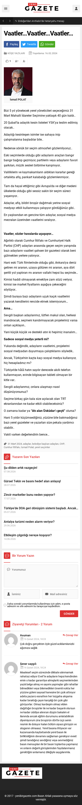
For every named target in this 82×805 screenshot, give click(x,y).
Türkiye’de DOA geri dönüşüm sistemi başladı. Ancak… (41, 508)
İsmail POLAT (18, 99)
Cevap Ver (72, 635)
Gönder (49, 44)
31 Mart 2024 (15, 443)
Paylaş (14, 44)
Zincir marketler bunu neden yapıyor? (29, 495)
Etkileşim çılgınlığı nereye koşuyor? (28, 535)
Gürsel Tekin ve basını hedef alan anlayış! (32, 481)
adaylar (27, 443)
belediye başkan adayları (45, 443)
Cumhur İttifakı (12, 447)
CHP (62, 443)
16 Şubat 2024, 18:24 (35, 667)
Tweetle (31, 44)
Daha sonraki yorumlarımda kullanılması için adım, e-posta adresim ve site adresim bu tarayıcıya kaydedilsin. (38, 605)
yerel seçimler (42, 447)
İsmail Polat (27, 447)
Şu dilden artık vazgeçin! (20, 468)
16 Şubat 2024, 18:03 (35, 639)
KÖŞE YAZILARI (16, 53)
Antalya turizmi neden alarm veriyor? (29, 521)
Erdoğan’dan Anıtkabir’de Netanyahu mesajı (41, 21)
